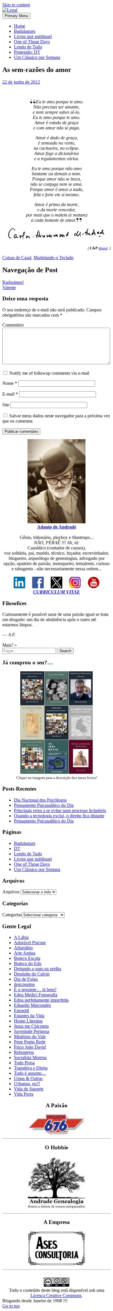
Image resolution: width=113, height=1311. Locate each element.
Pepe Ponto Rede (29, 1041)
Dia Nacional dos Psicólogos (40, 800)
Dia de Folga (26, 979)
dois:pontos (24, 984)
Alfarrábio (23, 947)
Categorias (12, 914)
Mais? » (9, 645)
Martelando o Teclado (54, 257)
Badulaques (24, 31)
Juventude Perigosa (31, 1031)
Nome (9, 383)
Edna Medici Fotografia (35, 994)
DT (17, 848)
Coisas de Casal (16, 257)
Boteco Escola (27, 958)
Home (19, 26)
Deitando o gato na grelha (37, 968)
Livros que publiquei (33, 36)
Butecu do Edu (27, 963)
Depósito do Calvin (32, 973)
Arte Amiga (24, 953)
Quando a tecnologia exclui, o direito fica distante (59, 815)
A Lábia (21, 937)
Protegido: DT (27, 52)
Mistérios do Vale (30, 1036)
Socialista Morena (30, 1057)
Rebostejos (24, 1052)
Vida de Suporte (28, 1088)
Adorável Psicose (30, 942)
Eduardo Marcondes (32, 1005)
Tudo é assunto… (30, 1073)
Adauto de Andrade (56, 526)
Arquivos (10, 891)
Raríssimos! (13, 282)
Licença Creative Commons (55, 1295)
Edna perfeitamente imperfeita (41, 1000)
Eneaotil (21, 1010)
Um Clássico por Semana (37, 57)
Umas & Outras (28, 1078)
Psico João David (30, 1047)
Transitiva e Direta (31, 1067)
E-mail (10, 394)
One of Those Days (32, 41)
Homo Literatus (28, 1020)
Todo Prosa (24, 1062)
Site (5, 404)
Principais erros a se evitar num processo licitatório (60, 810)
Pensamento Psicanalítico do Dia (44, 805)
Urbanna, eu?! (27, 1083)
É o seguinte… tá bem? (35, 989)
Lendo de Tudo (28, 46)
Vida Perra (23, 1094)
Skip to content (16, 4)
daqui (103, 248)
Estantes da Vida (29, 1015)
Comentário (13, 324)
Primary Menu (16, 16)
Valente (9, 287)
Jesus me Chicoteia (31, 1026)
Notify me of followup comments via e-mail (49, 373)
